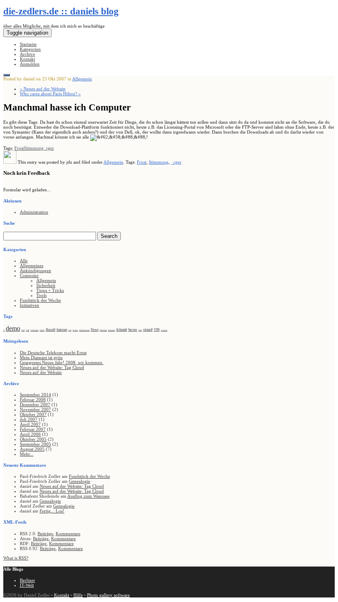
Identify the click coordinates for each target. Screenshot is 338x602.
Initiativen (29, 305)
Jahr (69, 330)
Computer (29, 275)
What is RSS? (15, 557)
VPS (157, 330)
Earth (27, 330)
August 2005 (32, 449)
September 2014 (35, 394)
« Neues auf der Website (43, 88)
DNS (23, 330)
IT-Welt (27, 585)
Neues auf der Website (41, 372)
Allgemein (82, 78)
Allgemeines (31, 265)
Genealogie (34, 330)
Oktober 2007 (33, 414)
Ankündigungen (35, 270)
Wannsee (164, 330)
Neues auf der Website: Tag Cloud (52, 367)
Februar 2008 (33, 399)
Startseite (28, 44)
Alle (24, 260)
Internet (61, 330)
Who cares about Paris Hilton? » (50, 93)
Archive (27, 54)
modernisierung (84, 330)
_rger (49, 148)
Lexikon (75, 330)
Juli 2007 (29, 419)
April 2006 (30, 434)
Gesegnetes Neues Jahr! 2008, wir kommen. (61, 362)
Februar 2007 (33, 429)
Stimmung (34, 148)
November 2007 (35, 409)
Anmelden (30, 63)
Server (132, 330)
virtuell (148, 330)
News (95, 330)
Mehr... (26, 454)
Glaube (42, 330)
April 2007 (30, 424)
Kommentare (68, 533)
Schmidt (121, 330)
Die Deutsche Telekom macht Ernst (53, 352)
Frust (19, 148)
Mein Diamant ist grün (41, 357)
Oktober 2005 (33, 439)
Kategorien (30, 49)
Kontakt (27, 58)
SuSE (140, 330)
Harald (50, 330)
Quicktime (111, 330)
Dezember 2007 (35, 404)
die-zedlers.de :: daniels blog (61, 11)
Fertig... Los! (52, 510)
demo (13, 328)
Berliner (27, 580)
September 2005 (35, 444)
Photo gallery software (108, 595)
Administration (34, 211)
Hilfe (78, 595)
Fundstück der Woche (40, 300)
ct (4, 330)
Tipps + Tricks (50, 290)
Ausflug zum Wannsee (88, 496)
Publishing (103, 330)
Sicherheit (45, 285)
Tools (41, 295)
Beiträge (45, 533)
